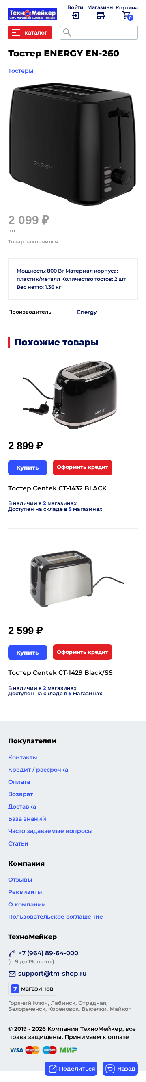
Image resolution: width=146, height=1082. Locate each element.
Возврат (20, 794)
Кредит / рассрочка (38, 769)
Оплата (19, 781)
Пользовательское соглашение (55, 916)
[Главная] (36, 16)
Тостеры (21, 70)
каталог (35, 32)
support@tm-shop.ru (52, 973)
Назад (126, 1068)
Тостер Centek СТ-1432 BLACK (57, 488)
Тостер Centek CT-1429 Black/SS (60, 673)
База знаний (27, 818)
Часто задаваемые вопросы (50, 831)
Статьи (18, 843)
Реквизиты (25, 892)
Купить (27, 467)
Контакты (22, 757)
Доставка (22, 806)
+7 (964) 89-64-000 (43, 957)
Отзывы (20, 879)
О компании (27, 904)
